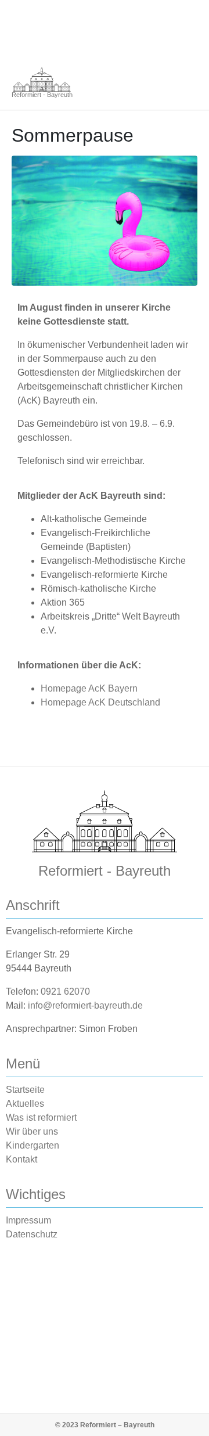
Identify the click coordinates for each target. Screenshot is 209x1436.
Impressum (28, 1220)
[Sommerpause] (104, 220)
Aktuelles (25, 1104)
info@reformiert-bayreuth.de (85, 1005)
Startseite (25, 1090)
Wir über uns (32, 1131)
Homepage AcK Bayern (89, 688)
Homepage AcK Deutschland (100, 702)
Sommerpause (73, 135)
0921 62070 (65, 991)
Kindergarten (32, 1145)
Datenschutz (31, 1234)
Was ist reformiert (41, 1117)
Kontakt (21, 1159)
